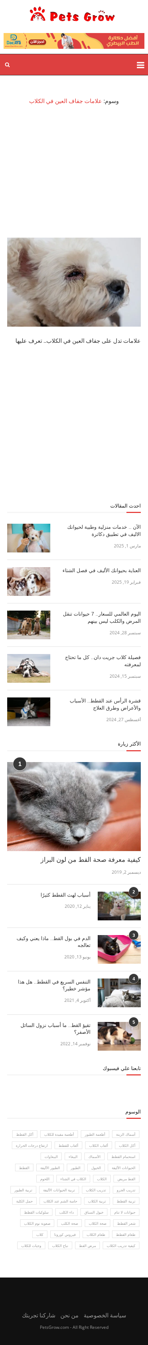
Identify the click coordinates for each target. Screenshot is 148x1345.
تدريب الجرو (126, 1189)
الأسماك (94, 1156)
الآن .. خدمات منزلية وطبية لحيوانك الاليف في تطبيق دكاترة (104, 530)
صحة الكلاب (97, 1223)
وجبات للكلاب (31, 1245)
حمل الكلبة (24, 1201)
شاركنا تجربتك (38, 1315)
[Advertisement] (74, 171)
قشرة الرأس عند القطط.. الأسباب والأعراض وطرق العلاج (105, 704)
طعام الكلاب (96, 1234)
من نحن (69, 1315)
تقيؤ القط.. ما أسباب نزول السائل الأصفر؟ (55, 1028)
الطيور (75, 1167)
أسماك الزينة (125, 1134)
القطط (24, 1167)
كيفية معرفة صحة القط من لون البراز (91, 859)
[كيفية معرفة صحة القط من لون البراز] (74, 806)
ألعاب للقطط (68, 1145)
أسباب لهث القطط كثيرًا (66, 895)
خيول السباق (93, 1212)
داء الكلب (66, 1212)
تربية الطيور (23, 1189)
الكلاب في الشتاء (73, 1178)
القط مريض (126, 1178)
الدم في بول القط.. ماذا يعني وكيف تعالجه (54, 941)
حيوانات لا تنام (124, 1212)
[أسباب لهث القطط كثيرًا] (119, 906)
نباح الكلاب (60, 1245)
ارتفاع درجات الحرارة (32, 1145)
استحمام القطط (123, 1156)
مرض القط (87, 1245)
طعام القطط (125, 1234)
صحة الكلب (69, 1223)
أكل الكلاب (127, 1145)
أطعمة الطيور (95, 1134)
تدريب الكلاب (96, 1189)
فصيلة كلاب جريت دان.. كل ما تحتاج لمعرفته (103, 660)
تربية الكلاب (97, 1201)
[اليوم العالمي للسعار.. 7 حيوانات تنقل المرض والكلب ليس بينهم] (28, 625)
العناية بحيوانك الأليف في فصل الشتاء (101, 570)
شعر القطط (126, 1223)
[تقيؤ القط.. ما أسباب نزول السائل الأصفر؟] (119, 1036)
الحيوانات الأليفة (123, 1167)
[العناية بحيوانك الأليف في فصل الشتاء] (28, 581)
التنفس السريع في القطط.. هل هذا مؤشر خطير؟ (54, 985)
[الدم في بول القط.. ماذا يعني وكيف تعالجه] (119, 949)
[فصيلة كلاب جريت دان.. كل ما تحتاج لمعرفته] (28, 668)
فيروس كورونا (65, 1234)
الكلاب (102, 1178)
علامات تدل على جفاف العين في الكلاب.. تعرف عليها (78, 341)
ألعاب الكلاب (98, 1145)
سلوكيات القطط (36, 1212)
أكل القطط (24, 1134)
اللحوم (45, 1178)
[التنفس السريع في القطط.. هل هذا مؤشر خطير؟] (119, 993)
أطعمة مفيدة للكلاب (59, 1134)
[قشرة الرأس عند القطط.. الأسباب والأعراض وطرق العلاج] (28, 711)
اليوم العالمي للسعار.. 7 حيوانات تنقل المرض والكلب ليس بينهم (102, 617)
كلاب (39, 1234)
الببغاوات (51, 1156)
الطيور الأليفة (50, 1167)
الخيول (96, 1167)
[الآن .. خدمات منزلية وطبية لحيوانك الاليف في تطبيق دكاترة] (28, 538)
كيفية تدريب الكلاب (121, 1245)
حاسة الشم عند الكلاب (60, 1201)
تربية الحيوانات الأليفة (59, 1189)
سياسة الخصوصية (105, 1315)
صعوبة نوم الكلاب (37, 1223)
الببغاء (73, 1156)
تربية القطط (126, 1201)
